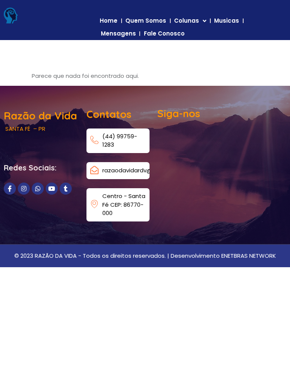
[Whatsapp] (38, 189)
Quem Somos (145, 21)
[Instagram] (24, 189)
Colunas (186, 21)
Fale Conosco (164, 33)
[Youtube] (52, 189)
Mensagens (118, 33)
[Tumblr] (66, 189)
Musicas (226, 21)
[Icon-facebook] (10, 189)
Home (108, 21)
